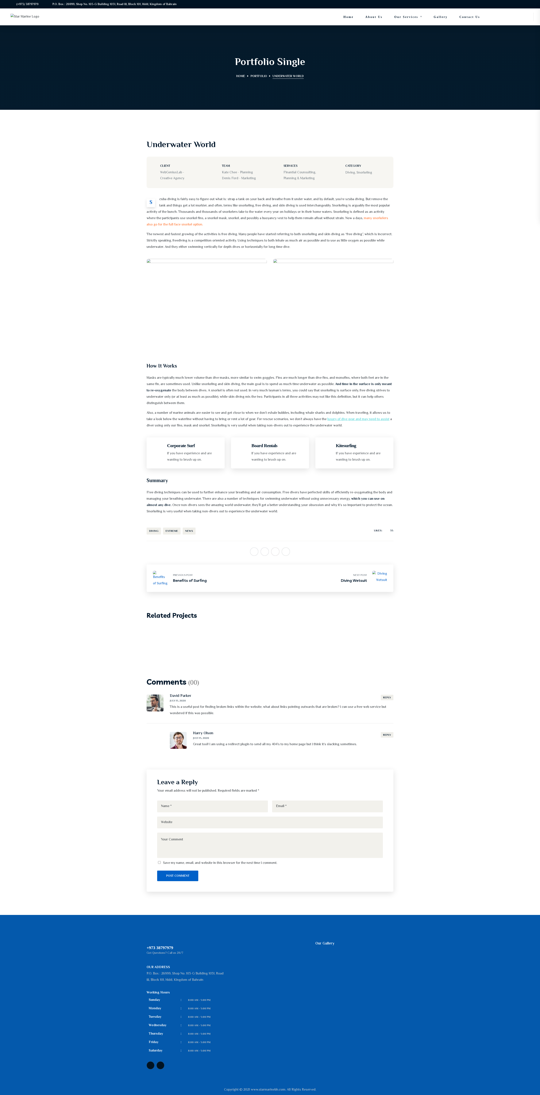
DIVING (153, 531)
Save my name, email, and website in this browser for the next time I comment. (220, 863)
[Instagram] (160, 1065)
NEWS (189, 531)
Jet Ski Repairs (169, 635)
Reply (387, 698)
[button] (516, 17)
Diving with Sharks (181, 642)
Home (240, 76)
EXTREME (172, 531)
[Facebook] (150, 1065)
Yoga (188, 635)
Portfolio (259, 76)
